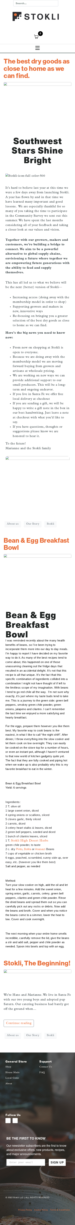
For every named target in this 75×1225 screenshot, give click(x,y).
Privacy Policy (25, 1209)
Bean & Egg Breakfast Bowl (36, 544)
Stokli (50, 524)
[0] (38, 37)
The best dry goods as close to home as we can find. (37, 68)
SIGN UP (57, 1162)
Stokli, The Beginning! (37, 963)
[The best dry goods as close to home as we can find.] (37, 101)
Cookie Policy (41, 1209)
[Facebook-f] (15, 1120)
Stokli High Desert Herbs (29, 840)
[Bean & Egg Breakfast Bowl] (37, 579)
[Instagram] (8, 1120)
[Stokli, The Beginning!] (37, 979)
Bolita (27, 849)
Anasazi (40, 849)
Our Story (32, 524)
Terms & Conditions (60, 1209)
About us (13, 524)
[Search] (54, 3)
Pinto (19, 849)
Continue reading (18, 1023)
